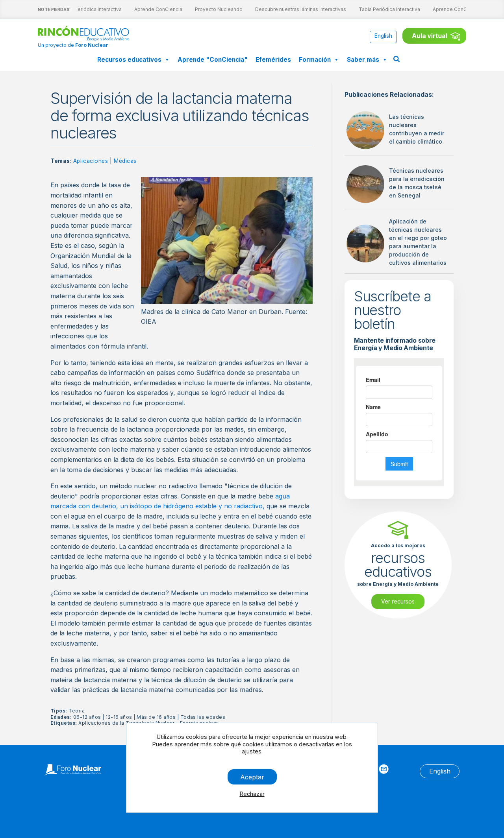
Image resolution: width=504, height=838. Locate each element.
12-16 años (119, 717)
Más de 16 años (156, 717)
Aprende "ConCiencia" (213, 59)
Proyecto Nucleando (215, 9)
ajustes (251, 751)
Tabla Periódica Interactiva (87, 9)
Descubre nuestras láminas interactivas (297, 9)
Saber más (363, 59)
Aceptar (252, 777)
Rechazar (252, 793)
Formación (315, 59)
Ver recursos (398, 601)
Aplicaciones (90, 161)
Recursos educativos (129, 59)
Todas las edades (203, 717)
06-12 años (87, 717)
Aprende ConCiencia (155, 9)
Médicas (125, 161)
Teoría (77, 711)
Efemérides (273, 59)
